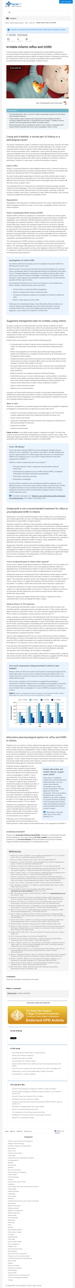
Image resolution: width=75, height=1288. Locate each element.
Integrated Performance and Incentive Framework (23, 1201)
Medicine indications (14, 1205)
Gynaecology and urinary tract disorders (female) (23, 1186)
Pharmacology (12, 1251)
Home (7, 22)
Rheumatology (12, 1270)
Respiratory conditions (15, 1268)
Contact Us (19, 1131)
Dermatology (12, 1165)
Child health (12, 35)
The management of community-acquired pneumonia (28, 1112)
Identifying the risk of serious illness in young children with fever (31, 1115)
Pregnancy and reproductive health (19, 1256)
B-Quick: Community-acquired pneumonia (25, 1109)
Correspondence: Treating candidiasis (24, 1074)
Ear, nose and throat (14, 1170)
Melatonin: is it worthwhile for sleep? (23, 1117)
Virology (10, 1280)
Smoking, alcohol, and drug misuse (19, 1275)
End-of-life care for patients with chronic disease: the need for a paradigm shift (36, 1068)
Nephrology (11, 1220)
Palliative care (12, 1246)
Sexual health (12, 1273)
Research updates (13, 1265)
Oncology (11, 1234)
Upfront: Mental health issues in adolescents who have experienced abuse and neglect (36, 1064)
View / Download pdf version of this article (49, 103)
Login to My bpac (66, 1)
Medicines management (15, 1210)
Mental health (12, 1215)
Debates (10, 1162)
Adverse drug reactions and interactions (20, 1141)
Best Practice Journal (16, 22)
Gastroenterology (22, 35)
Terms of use (28, 1131)
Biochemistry (12, 1148)
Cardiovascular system (15, 1153)
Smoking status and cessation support (24, 1061)
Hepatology (11, 1194)
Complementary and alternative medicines (21, 1158)
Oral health (11, 1239)
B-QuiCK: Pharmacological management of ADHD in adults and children (34, 1089)
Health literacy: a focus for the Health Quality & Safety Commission (32, 1071)
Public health (12, 1261)
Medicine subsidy (13, 1208)
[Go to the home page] (13, 4)
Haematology (12, 1189)
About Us (12, 1131)
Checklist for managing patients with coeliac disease (28, 1106)
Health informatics (13, 1191)
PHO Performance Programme (17, 1253)
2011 (26, 22)
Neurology (11, 1222)
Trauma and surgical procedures (18, 1277)
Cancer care (12, 1151)
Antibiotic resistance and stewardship (19, 1146)
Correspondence (13, 1160)
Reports (10, 1263)
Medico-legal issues (14, 1213)
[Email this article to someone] (8, 39)
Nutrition (10, 1227)
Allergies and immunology (16, 1143)
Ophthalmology (12, 1237)
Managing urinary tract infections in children (25, 1099)
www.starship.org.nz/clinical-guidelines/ (22, 891)
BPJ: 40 (32, 22)
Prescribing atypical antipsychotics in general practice (28, 1052)
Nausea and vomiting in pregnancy (23, 1055)
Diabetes (10, 1167)
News (9, 1225)
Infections (11, 1198)
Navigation (13, 18)
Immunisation (12, 1196)
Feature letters (12, 1174)
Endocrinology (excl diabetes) (17, 1172)
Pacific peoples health (14, 1241)
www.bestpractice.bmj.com (57, 893)
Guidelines (11, 1184)
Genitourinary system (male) (17, 1182)
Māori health (12, 1203)
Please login (11, 993)
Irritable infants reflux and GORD (22, 1058)
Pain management (13, 1244)
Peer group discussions (15, 1249)
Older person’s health (14, 1232)
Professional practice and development (20, 1258)
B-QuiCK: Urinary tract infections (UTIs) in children (27, 1096)
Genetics (10, 1179)
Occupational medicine (15, 1229)
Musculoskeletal (13, 1217)
